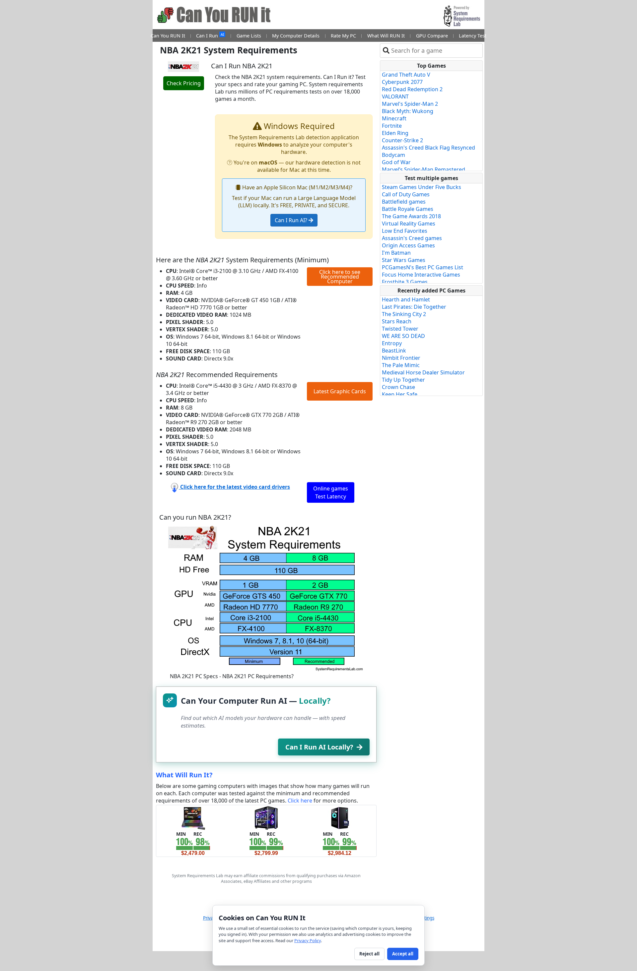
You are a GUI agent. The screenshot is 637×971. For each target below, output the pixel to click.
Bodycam (393, 155)
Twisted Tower (400, 328)
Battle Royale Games (407, 209)
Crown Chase (398, 387)
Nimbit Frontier (401, 357)
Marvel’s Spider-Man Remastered (423, 169)
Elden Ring (395, 133)
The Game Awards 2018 (411, 216)
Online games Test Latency (330, 492)
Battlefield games (404, 201)
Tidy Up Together (403, 379)
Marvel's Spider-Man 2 (410, 103)
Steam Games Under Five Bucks (421, 187)
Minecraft (394, 118)
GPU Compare (432, 35)
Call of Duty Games (406, 194)
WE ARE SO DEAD (403, 336)
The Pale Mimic (401, 365)
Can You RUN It (168, 35)
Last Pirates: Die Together (414, 306)
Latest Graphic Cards (340, 391)
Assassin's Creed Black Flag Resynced (428, 147)
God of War (396, 162)
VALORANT (395, 96)
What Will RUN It (386, 35)
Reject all (369, 954)
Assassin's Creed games (412, 238)
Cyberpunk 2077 (402, 82)
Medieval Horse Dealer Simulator (423, 372)
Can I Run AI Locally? (319, 747)
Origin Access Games (408, 245)
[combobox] (435, 50)
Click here (300, 800)
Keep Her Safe (399, 394)
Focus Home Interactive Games (421, 274)
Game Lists (249, 35)
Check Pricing (184, 83)
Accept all (402, 954)
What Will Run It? (184, 774)
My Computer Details (295, 35)
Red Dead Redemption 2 (412, 89)
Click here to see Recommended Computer (339, 276)
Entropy (392, 343)
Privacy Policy (307, 940)
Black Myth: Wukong (407, 111)
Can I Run (210, 35)
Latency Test (472, 35)
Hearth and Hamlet (406, 299)
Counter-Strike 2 (402, 140)
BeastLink (394, 350)
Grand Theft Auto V (406, 74)
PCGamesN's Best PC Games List (422, 267)
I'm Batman (396, 252)
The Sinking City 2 (404, 314)
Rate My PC (343, 35)
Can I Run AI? (292, 220)
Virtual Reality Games (408, 223)
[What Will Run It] (192, 817)
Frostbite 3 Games (405, 282)
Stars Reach (396, 321)
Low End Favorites (404, 230)
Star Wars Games (403, 260)
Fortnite (392, 125)
